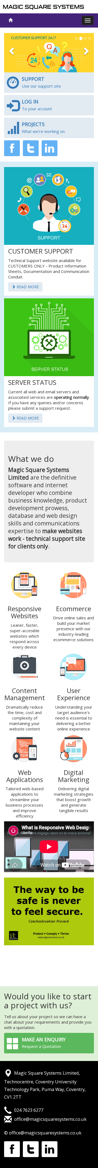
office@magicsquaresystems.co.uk (50, 1119)
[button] (11, 52)
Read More (27, 286)
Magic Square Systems (43, 7)
